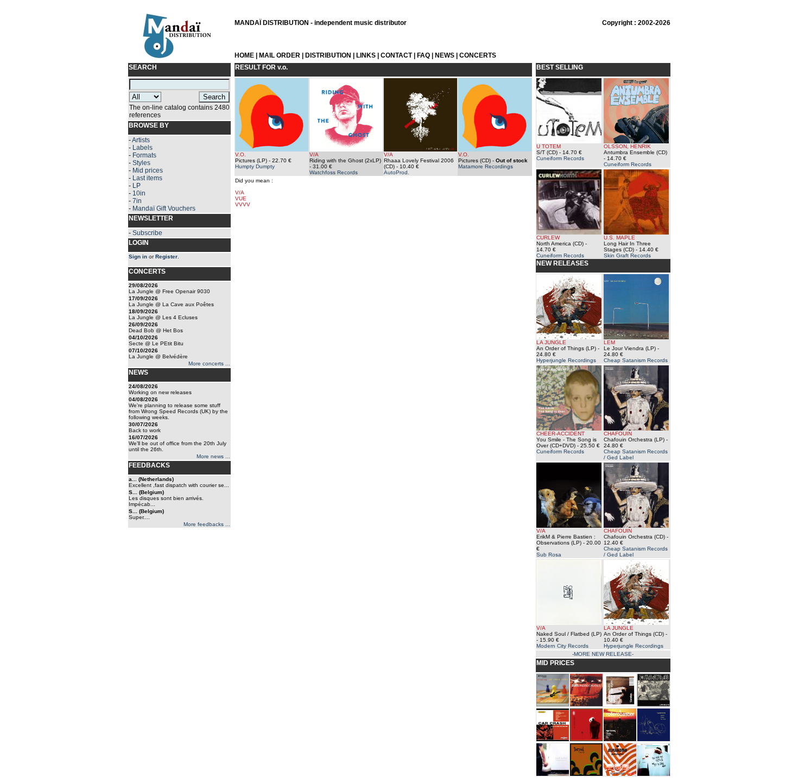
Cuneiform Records (560, 158)
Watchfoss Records (333, 172)
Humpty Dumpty (255, 166)
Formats (144, 155)
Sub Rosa (548, 555)
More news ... (213, 456)
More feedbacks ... (206, 524)
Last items (147, 178)
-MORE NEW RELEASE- (603, 654)
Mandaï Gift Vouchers (163, 208)
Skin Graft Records (627, 255)
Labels (142, 147)
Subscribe (147, 233)
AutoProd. (396, 172)
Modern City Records (562, 646)
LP (136, 185)
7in (137, 201)
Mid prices (147, 170)
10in (138, 193)
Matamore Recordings (485, 166)
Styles (141, 163)
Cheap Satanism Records (636, 360)
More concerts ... (209, 363)
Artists (141, 140)
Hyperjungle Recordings (566, 360)
